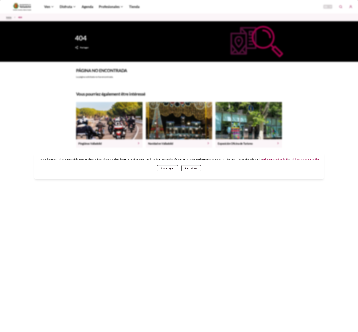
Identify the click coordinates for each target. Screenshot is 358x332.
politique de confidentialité (275, 159)
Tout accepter (168, 168)
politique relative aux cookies (305, 159)
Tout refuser (191, 168)
